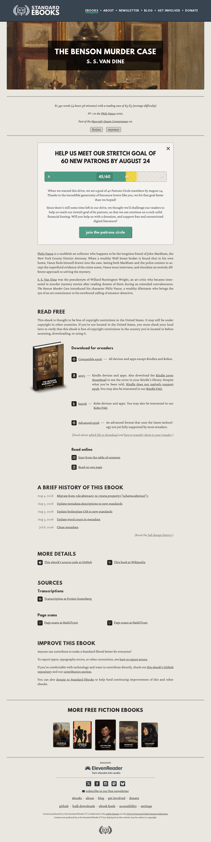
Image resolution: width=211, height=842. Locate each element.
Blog (148, 10)
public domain (112, 814)
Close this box (168, 148)
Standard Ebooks (36, 10)
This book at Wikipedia (129, 562)
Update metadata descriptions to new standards (89, 503)
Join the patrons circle (105, 232)
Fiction (96, 129)
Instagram (105, 783)
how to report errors (133, 659)
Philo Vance (108, 113)
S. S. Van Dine (47, 279)
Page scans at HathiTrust (61, 622)
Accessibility (128, 806)
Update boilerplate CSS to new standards (84, 511)
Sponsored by (105, 762)
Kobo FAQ (100, 408)
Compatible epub (90, 359)
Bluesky (122, 783)
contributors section (77, 671)
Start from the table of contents (99, 457)
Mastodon (114, 783)
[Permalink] (69, 348)
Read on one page (90, 467)
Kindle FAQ (154, 388)
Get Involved (169, 10)
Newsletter (129, 10)
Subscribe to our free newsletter (107, 791)
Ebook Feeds (107, 806)
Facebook (97, 783)
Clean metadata (67, 527)
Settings (146, 806)
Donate (191, 10)
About (108, 10)
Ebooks (91, 10)
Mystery (113, 129)
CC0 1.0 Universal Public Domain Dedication (147, 814)
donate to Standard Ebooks (75, 679)
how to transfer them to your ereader (147, 435)
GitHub (64, 806)
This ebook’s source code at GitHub (68, 562)
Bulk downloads (83, 806)
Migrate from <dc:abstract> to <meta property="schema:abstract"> (102, 495)
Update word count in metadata (78, 519)
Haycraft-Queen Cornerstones (109, 121)
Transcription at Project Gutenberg (68, 598)
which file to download (103, 435)
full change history (159, 535)
